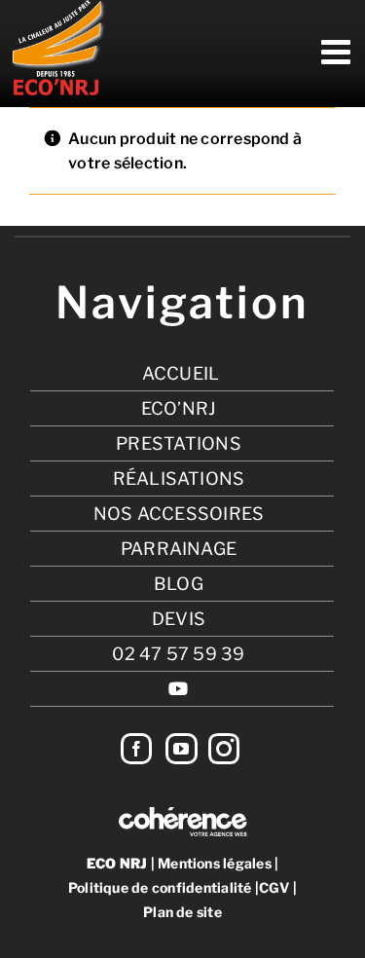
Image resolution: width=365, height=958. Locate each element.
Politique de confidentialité (160, 887)
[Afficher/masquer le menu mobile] (338, 51)
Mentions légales (215, 863)
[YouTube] (181, 748)
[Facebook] (136, 748)
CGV (274, 887)
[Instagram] (223, 748)
